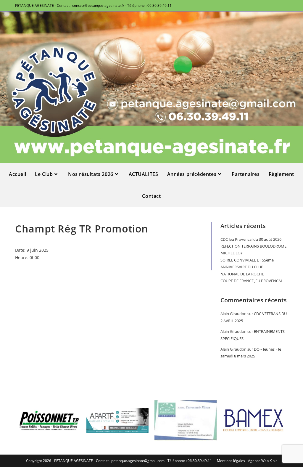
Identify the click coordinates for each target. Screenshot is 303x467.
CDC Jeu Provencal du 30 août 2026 (250, 239)
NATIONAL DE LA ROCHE (242, 274)
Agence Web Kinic (262, 460)
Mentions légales (231, 460)
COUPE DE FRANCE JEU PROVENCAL (251, 280)
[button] (24, 420)
